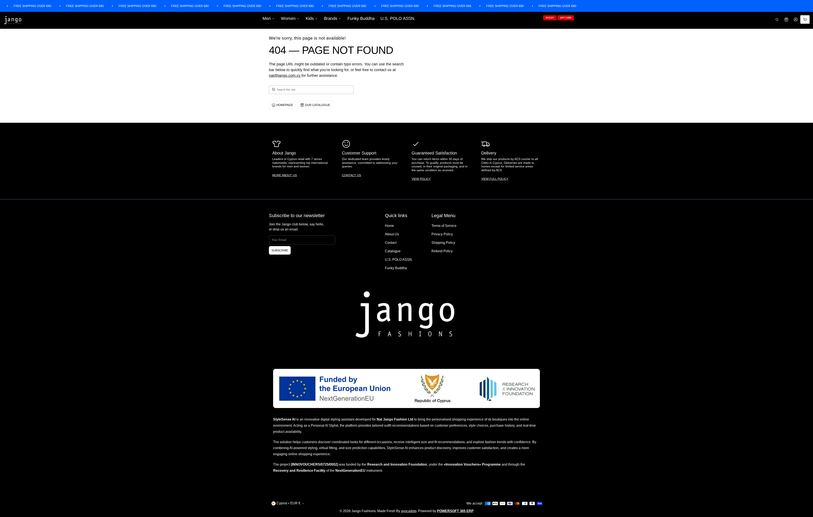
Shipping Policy (443, 242)
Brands (330, 18)
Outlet (550, 18)
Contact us (351, 175)
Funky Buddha (361, 18)
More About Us (284, 175)
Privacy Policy (442, 234)
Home (389, 225)
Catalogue (393, 251)
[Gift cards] (786, 19)
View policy (421, 179)
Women (288, 18)
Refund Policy (442, 251)
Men (267, 18)
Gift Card (565, 18)
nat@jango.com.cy (284, 75)
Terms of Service (443, 225)
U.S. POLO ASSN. (397, 18)
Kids (310, 18)
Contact (391, 242)
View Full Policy (494, 179)
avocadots (408, 511)
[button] (777, 19)
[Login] (795, 19)
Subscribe (279, 250)
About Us (392, 234)
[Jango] (12, 20)
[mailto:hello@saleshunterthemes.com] (300, 75)
